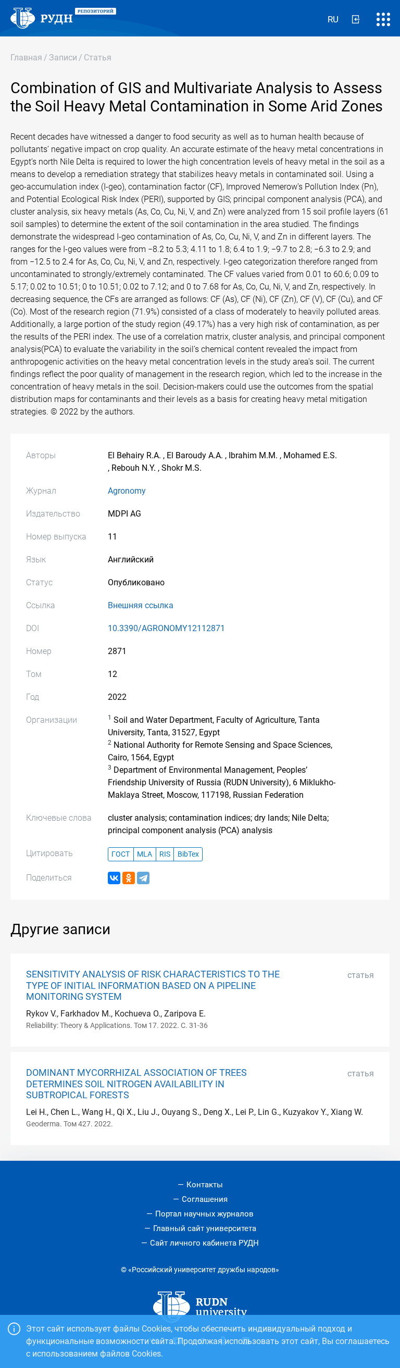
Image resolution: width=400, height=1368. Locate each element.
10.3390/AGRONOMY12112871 (166, 628)
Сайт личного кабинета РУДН (204, 1243)
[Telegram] (143, 878)
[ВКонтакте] (114, 878)
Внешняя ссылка (140, 605)
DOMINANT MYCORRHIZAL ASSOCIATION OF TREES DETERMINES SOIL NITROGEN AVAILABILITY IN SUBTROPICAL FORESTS (136, 1084)
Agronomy (127, 491)
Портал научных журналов (204, 1214)
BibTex (188, 854)
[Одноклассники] (128, 878)
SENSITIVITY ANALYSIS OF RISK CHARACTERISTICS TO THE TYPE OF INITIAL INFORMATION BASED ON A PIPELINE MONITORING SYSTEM (153, 985)
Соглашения (205, 1199)
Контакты (204, 1184)
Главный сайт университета (204, 1228)
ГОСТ (120, 854)
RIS (164, 854)
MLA (144, 854)
